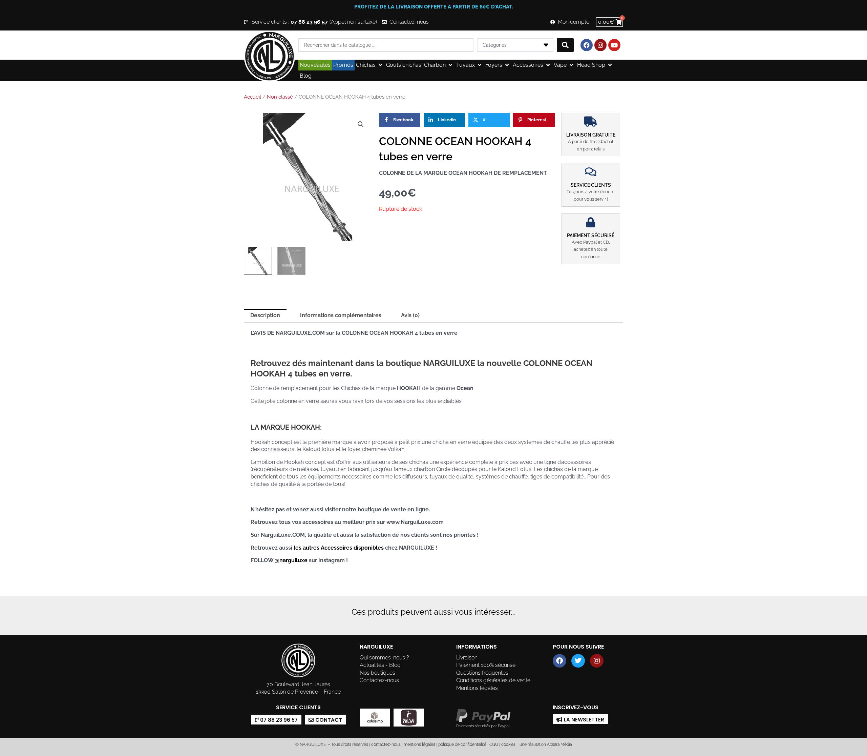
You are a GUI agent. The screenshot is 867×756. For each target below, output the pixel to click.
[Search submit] (565, 45)
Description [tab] (265, 315)
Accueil (252, 97)
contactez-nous (385, 744)
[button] (370, 65)
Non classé (280, 97)
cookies (508, 744)
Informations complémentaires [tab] (340, 315)
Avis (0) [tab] (410, 315)
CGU (493, 744)
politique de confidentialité (462, 744)
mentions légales (419, 744)
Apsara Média (559, 744)
